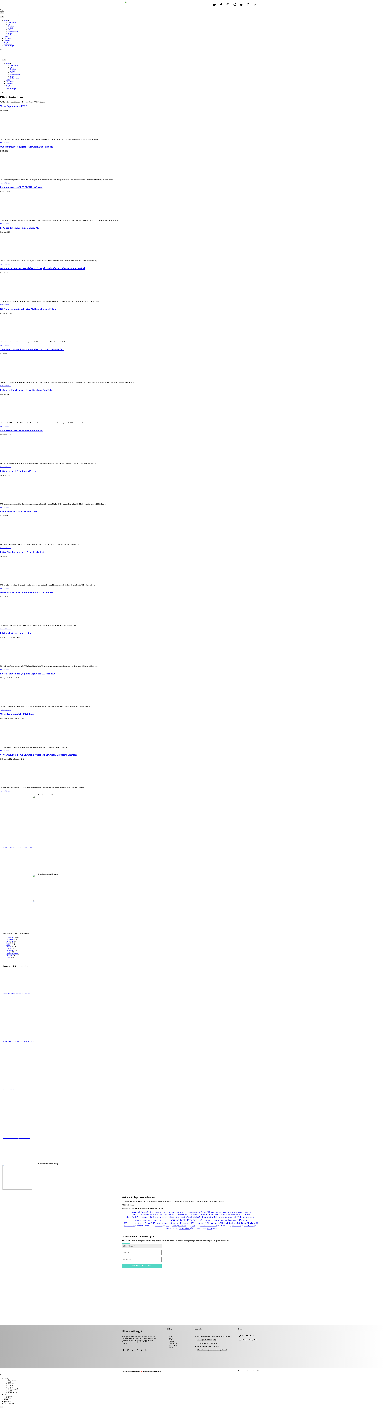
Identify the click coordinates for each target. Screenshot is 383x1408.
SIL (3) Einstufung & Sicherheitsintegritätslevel (212, 1350)
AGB (257, 1371)
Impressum (241, 1371)
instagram (235, 1220)
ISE (245, 1220)
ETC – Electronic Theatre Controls (181, 1217)
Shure (201, 1228)
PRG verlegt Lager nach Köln (15, 633)
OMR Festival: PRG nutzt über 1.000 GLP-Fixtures (26, 592)
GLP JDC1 (156, 1220)
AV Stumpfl (181, 1212)
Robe (225, 1225)
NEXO (168, 1226)
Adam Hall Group (141, 1212)
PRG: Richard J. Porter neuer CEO (18, 511)
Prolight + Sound (181, 1226)
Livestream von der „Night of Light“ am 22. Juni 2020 (27, 673)
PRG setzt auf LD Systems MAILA (18, 471)
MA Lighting (251, 1223)
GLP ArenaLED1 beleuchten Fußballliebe (21, 430)
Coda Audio (170, 1214)
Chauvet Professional (142, 1214)
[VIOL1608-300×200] (48, 899)
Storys (6, 37)
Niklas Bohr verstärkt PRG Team (17, 714)
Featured (209, 1216)
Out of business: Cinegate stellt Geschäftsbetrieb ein (26, 146)
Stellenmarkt (8, 44)
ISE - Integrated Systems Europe (139, 1223)
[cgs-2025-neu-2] (48, 924)
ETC (158, 1217)
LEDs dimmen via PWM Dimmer (207, 1343)
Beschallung (12, 22)
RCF (196, 1226)
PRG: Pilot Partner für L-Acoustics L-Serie (22, 552)
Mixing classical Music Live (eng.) (208, 1346)
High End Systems (220, 1220)
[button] (1, 1374)
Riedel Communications (210, 1226)
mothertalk (160, 1226)
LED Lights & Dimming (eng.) (207, 1340)
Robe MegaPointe (172, 1228)
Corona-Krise (182, 1214)
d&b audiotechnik (197, 1214)
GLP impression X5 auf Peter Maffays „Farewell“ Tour (28, 309)
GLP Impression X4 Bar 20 (142, 1220)
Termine (6, 42)
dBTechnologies (216, 1214)
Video (10, 33)
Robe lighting (251, 1226)
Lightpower (187, 1223)
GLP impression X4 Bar (250, 1217)
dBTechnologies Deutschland (233, 1214)
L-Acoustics (164, 1223)
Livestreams (8, 38)
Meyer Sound (145, 1225)
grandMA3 (209, 1220)
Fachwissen (7, 40)
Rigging (10, 28)
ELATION (246, 1214)
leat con (176, 1223)
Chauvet (247, 1212)
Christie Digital (158, 1214)
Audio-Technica (168, 1212)
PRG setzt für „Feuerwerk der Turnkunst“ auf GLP (26, 390)
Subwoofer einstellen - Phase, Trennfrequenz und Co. (214, 1336)
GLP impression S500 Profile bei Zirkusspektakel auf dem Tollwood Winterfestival (42, 268)
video (212, 1228)
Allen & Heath (156, 1212)
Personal (10, 29)
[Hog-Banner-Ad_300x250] (48, 820)
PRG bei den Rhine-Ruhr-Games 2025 (19, 228)
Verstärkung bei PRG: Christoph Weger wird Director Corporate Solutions (38, 754)
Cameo (205, 1212)
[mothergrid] (97, 58)
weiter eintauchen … (6, 710)
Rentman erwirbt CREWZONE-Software (21, 187)
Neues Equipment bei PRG (13, 106)
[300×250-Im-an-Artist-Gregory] (17, 1189)
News (6, 20)
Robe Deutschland (237, 1226)
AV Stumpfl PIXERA (193, 1212)
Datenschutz (250, 1371)
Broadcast (11, 26)
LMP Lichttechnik (230, 1223)
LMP (213, 1223)
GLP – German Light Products (182, 1219)
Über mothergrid (9, 46)
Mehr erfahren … (5, 142)
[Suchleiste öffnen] (1, 10)
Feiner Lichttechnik (225, 1217)
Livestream (202, 1223)
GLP (238, 1217)
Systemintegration (13, 31)
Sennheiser (187, 1228)
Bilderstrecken (12, 35)
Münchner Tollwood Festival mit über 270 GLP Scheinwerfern (32, 349)
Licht (9, 24)
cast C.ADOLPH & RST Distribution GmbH (227, 1212)
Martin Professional (130, 1226)
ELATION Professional (140, 1217)
